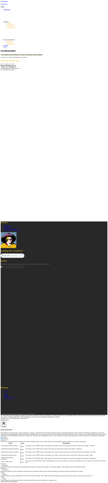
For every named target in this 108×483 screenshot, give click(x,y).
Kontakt (6, 395)
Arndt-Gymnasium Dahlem (10, 228)
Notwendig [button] (3, 437)
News (5, 47)
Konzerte (6, 45)
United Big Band (11, 27)
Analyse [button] (3, 472)
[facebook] (16, 411)
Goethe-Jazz (4, 4)
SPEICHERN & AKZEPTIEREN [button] (9, 481)
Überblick (9, 23)
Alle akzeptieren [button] (24, 418)
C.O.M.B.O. (10, 26)
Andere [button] (2, 477)
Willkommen (7, 9)
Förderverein (7, 227)
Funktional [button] (3, 464)
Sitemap (6, 391)
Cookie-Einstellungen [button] (13, 418)
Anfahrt (6, 393)
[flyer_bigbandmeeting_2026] (54, 144)
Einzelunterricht (11, 44)
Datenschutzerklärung (9, 398)
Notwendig (5, 438)
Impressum (6, 396)
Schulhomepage (8, 226)
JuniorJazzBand (11, 24)
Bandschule (10, 42)
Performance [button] (4, 468)
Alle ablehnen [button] (4, 418)
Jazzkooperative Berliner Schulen (12, 230)
